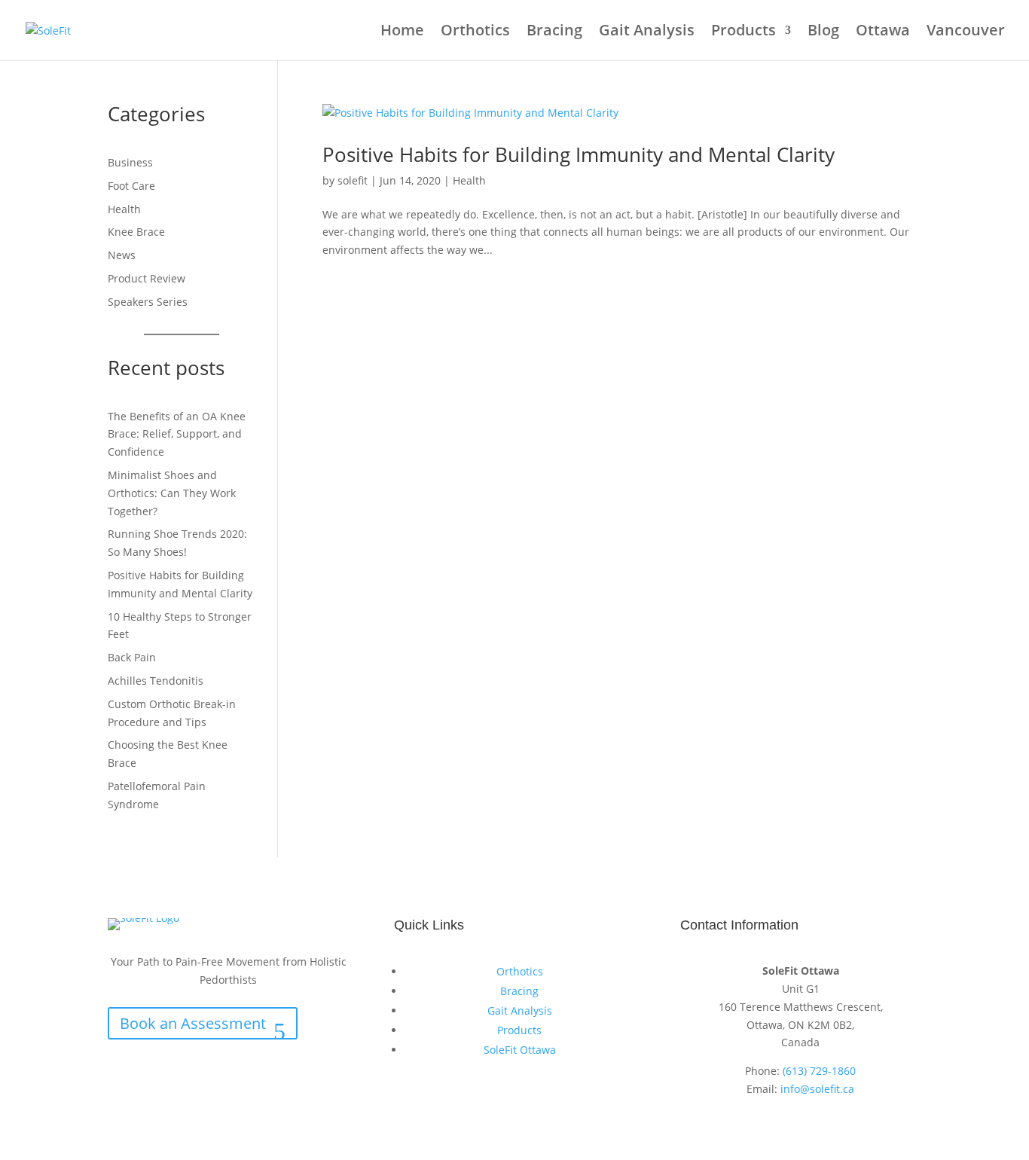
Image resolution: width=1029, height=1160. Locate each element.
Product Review (146, 278)
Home (402, 32)
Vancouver (966, 32)
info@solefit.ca (817, 1089)
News (122, 255)
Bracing (554, 32)
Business (130, 162)
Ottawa (883, 32)
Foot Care (131, 186)
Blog (823, 32)
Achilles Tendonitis (155, 680)
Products (743, 32)
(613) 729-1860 (819, 1071)
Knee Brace (136, 231)
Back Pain (132, 657)
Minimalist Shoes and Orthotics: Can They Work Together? (172, 493)
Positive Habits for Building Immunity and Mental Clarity (578, 154)
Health (469, 180)
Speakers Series (148, 302)
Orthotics (475, 32)
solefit (352, 180)
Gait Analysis (647, 32)
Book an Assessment (193, 1023)
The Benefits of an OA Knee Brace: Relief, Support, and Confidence (177, 434)
